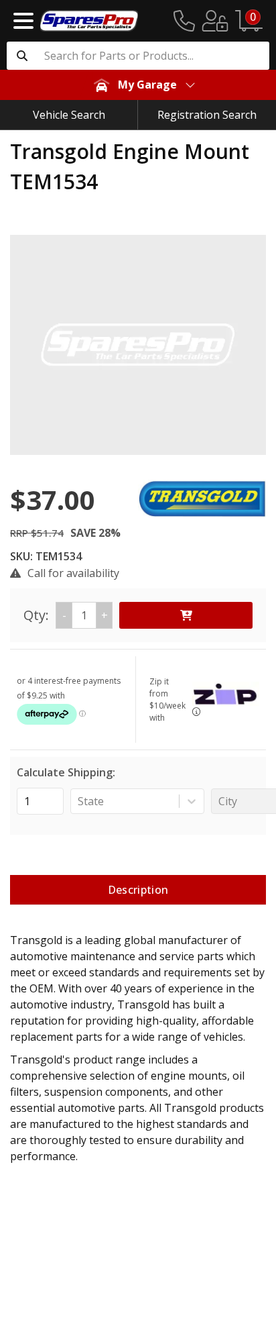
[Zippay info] (196, 711)
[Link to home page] (89, 20)
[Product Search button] (22, 56)
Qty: (65, 615)
